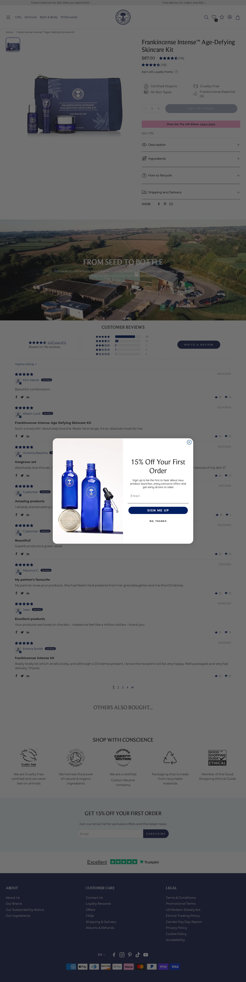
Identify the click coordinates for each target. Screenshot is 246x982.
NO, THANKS (158, 521)
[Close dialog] (189, 442)
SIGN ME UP (158, 510)
